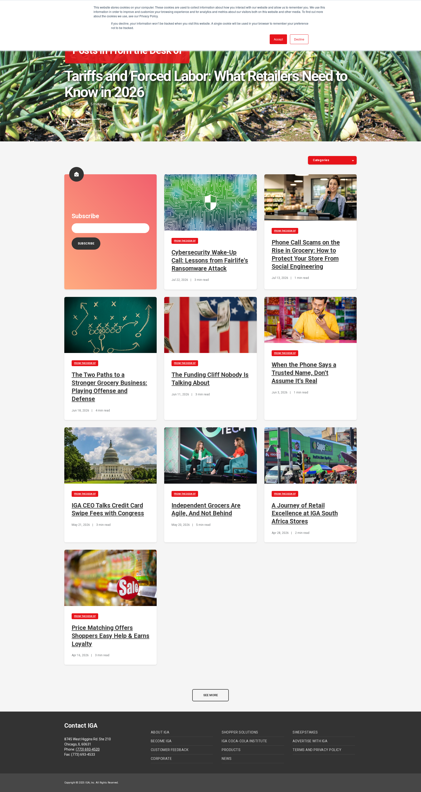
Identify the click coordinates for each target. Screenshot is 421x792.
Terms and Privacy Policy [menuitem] (317, 750)
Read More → (82, 125)
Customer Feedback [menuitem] (170, 750)
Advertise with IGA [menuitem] (310, 741)
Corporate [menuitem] (161, 759)
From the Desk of (185, 240)
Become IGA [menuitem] (161, 741)
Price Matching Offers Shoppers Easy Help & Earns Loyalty (110, 635)
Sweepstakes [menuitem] (305, 732)
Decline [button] (299, 39)
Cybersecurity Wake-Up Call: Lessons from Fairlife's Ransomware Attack (210, 260)
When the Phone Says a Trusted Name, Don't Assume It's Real (304, 372)
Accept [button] (278, 39)
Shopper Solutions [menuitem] (240, 732)
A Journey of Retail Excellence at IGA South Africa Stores (305, 513)
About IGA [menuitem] (160, 732)
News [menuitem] (226, 759)
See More (210, 695)
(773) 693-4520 (88, 749)
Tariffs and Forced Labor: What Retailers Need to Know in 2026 (205, 84)
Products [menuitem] (231, 750)
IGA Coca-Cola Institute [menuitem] (244, 741)
